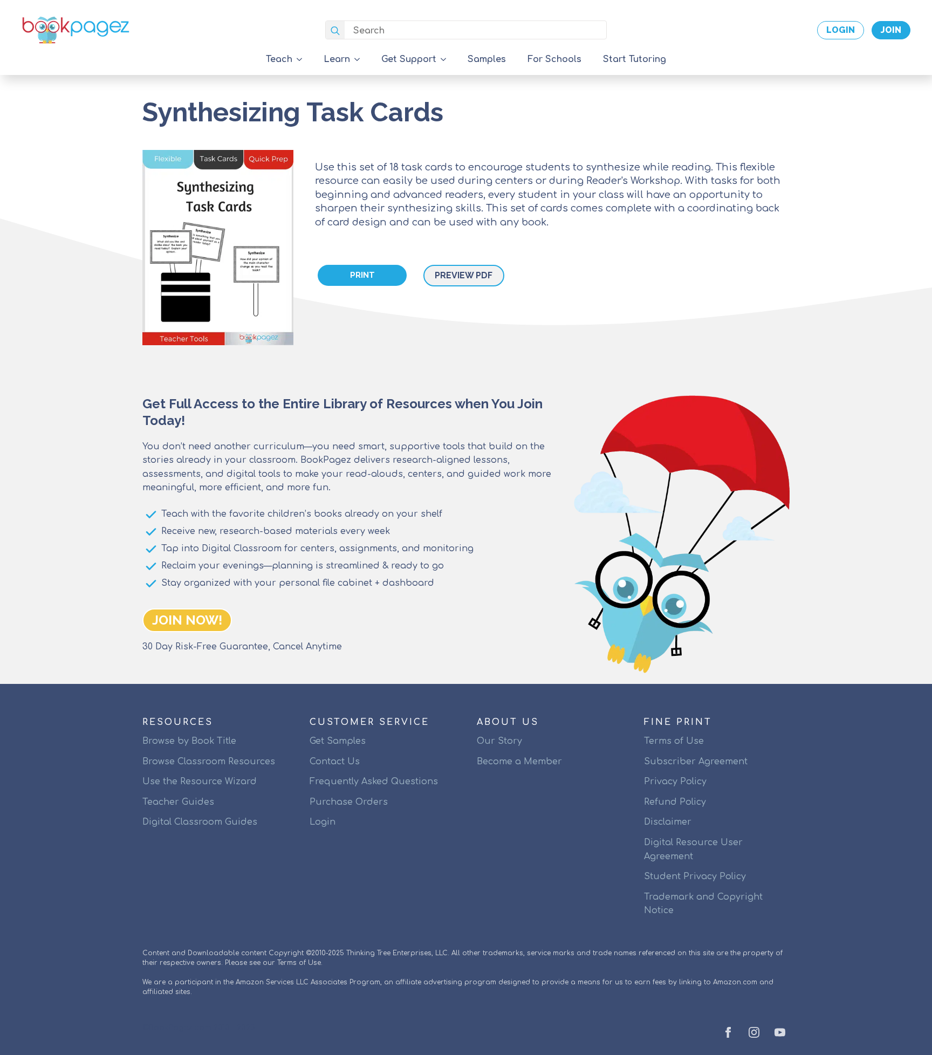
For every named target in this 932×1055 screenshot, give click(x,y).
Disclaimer (667, 822)
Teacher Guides (178, 802)
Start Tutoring (634, 59)
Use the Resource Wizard (199, 781)
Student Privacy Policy (695, 876)
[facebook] (728, 1032)
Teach (279, 59)
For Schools (554, 59)
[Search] (335, 30)
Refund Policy (675, 802)
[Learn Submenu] (360, 59)
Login (322, 822)
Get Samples (338, 741)
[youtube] (780, 1032)
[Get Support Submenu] (446, 59)
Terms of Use (674, 741)
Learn (337, 59)
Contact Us (335, 761)
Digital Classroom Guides (199, 822)
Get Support (408, 59)
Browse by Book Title (189, 741)
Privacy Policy (675, 781)
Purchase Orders (349, 802)
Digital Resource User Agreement (693, 849)
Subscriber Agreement (696, 761)
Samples (487, 59)
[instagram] (754, 1032)
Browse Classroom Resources (208, 761)
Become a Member (519, 761)
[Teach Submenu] (302, 59)
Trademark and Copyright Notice (703, 904)
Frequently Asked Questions (374, 781)
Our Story (499, 741)
